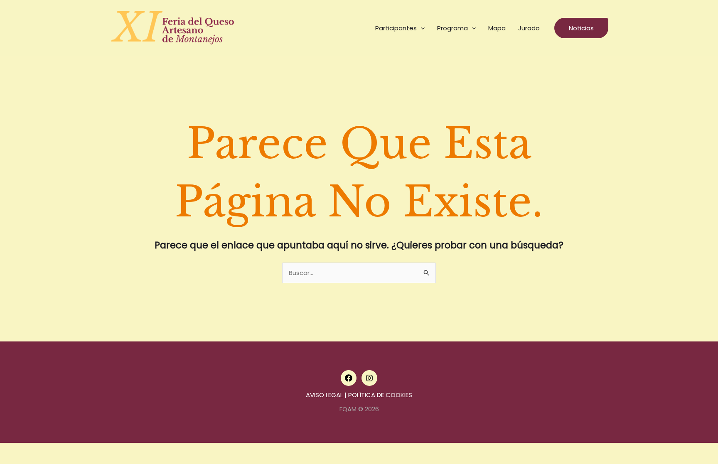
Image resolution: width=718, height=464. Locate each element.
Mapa (497, 28)
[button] (421, 28)
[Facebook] (349, 378)
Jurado (529, 28)
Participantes (396, 28)
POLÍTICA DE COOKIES (380, 394)
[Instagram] (369, 378)
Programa (452, 28)
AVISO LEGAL (324, 394)
